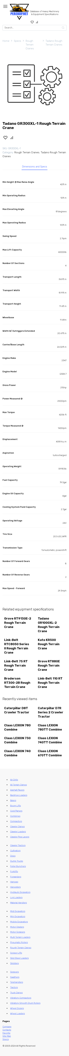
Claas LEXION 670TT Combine (50, 753)
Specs (17, 40)
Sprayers (14, 972)
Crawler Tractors (17, 845)
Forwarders (15, 876)
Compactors (16, 821)
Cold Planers (16, 811)
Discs (12, 856)
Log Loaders (16, 897)
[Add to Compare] (12, 137)
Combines (15, 816)
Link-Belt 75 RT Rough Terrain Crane (16, 665)
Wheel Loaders (17, 1013)
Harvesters (15, 887)
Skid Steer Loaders (19, 958)
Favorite (6, 1033)
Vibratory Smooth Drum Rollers (25, 1003)
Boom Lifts (15, 805)
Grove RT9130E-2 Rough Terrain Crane (17, 623)
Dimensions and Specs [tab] (34, 166)
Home (6, 40)
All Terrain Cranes (18, 784)
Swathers (14, 977)
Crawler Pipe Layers (19, 837)
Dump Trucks (16, 861)
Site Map (7, 1036)
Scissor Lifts (16, 953)
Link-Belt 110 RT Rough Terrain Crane (50, 683)
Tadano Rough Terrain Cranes (54, 42)
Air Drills (14, 779)
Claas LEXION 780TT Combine (50, 727)
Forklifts (14, 871)
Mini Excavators (17, 916)
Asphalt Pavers (17, 790)
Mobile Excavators (19, 921)
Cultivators (15, 850)
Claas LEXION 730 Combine (17, 740)
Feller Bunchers (18, 866)
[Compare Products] (37, 22)
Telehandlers (16, 982)
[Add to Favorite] (5, 137)
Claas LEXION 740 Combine (17, 753)
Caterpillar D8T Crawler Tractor (16, 710)
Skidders (14, 963)
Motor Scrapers (17, 932)
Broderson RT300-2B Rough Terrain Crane (17, 683)
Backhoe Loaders (18, 795)
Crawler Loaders (18, 831)
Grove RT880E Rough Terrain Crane (49, 665)
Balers (13, 800)
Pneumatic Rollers (19, 942)
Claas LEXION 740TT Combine (50, 740)
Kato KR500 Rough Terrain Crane (48, 644)
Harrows (14, 881)
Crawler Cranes (17, 826)
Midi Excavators (17, 911)
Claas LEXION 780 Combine (17, 727)
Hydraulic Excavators (20, 892)
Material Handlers (18, 902)
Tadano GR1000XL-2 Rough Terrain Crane (48, 625)
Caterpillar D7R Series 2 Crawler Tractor (50, 712)
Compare (7, 1026)
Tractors (14, 987)
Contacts (7, 1030)
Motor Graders (17, 927)
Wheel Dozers (17, 1008)
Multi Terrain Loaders (20, 937)
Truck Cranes (16, 992)
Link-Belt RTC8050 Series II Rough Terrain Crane (16, 646)
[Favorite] (32, 22)
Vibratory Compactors (20, 998)
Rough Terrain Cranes (30, 44)
